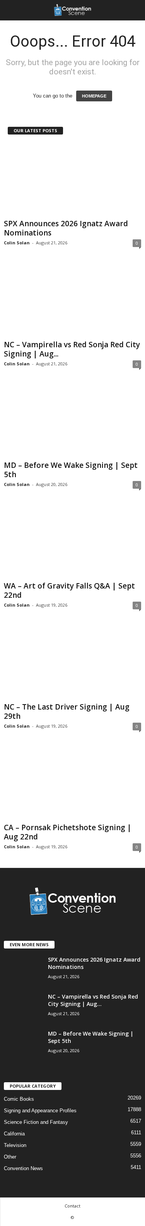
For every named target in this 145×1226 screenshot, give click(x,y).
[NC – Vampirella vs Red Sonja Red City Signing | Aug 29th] (72, 300)
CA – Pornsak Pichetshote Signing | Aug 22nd (67, 832)
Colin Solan (17, 243)
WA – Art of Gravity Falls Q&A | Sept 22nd (69, 590)
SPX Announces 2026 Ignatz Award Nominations (66, 228)
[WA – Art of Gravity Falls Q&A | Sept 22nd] (72, 541)
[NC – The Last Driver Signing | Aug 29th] (72, 662)
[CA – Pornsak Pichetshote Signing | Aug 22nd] (72, 783)
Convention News (23, 1168)
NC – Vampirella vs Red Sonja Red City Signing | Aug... (72, 349)
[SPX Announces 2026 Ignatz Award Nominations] (72, 179)
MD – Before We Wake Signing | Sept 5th (71, 469)
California (14, 1134)
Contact (72, 1206)
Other (10, 1157)
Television (15, 1145)
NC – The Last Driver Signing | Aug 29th (67, 711)
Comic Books (19, 1099)
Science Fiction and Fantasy (36, 1122)
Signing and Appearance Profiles (40, 1110)
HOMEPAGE (94, 96)
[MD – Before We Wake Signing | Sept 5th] (72, 421)
